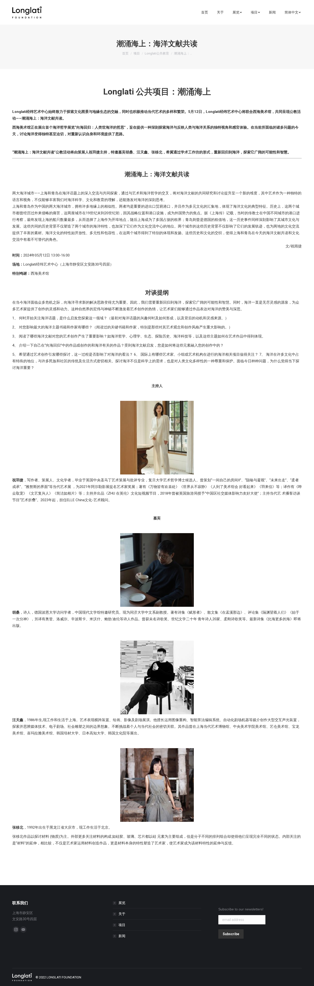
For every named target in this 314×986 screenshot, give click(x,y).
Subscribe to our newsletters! (240, 909)
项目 (136, 53)
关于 (121, 914)
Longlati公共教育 (157, 53)
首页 (125, 53)
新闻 (121, 936)
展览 (121, 903)
